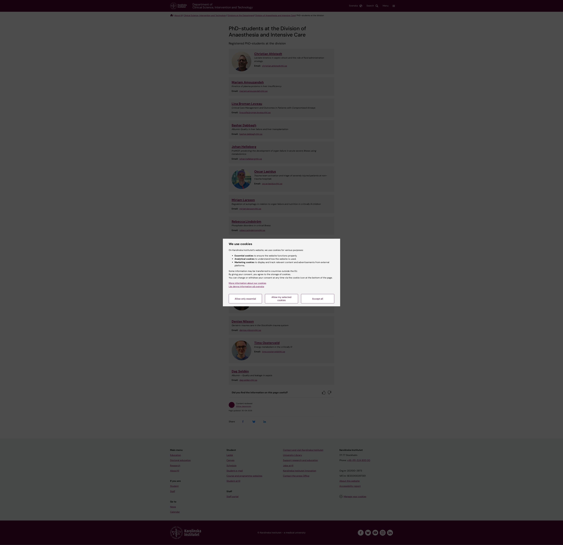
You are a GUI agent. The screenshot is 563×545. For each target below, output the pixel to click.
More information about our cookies (247, 283)
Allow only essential (245, 298)
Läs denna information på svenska (246, 286)
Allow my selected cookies (281, 299)
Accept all (317, 298)
